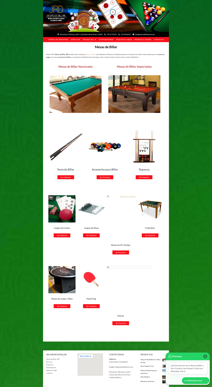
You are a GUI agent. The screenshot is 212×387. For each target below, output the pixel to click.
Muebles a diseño (143, 39)
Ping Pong (91, 298)
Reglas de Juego (124, 39)
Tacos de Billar (65, 169)
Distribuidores (106, 39)
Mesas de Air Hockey (120, 245)
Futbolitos (150, 228)
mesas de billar (91, 54)
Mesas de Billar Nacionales (75, 66)
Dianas (120, 315)
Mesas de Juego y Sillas (62, 298)
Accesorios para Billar (105, 169)
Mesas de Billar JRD (53, 359)
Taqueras (144, 169)
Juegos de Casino (62, 228)
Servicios (75, 39)
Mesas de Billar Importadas (134, 66)
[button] (205, 356)
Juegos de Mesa (91, 228)
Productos (88, 39)
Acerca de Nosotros (58, 39)
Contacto (159, 39)
